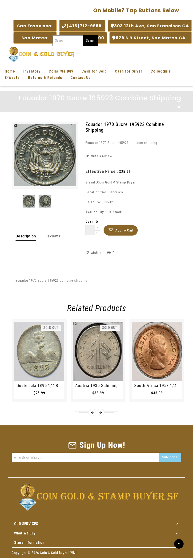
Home (10, 71)
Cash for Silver (128, 71)
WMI (73, 553)
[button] (97, 228)
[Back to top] (179, 544)
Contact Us (80, 77)
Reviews (52, 236)
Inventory (31, 71)
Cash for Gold (94, 71)
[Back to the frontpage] (179, 107)
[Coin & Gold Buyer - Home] (40, 54)
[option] (29, 201)
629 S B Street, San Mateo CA (152, 38)
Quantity (92, 221)
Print (116, 253)
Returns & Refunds (45, 77)
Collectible (161, 71)
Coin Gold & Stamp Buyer (116, 182)
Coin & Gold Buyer (54, 553)
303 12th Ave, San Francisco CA (151, 26)
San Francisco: (35, 26)
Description (26, 236)
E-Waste (12, 77)
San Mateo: (35, 38)
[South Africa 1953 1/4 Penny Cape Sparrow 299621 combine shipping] (157, 351)
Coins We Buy (61, 71)
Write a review (100, 156)
